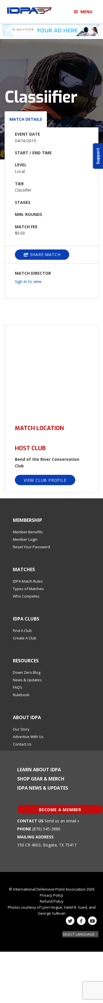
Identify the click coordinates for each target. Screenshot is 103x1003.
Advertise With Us (28, 736)
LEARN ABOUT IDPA (39, 769)
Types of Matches (28, 588)
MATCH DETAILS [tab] (25, 119)
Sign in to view (28, 281)
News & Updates (27, 679)
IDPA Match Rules (28, 581)
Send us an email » (62, 821)
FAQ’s (17, 687)
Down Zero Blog (26, 672)
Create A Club (24, 638)
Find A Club (22, 630)
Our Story (21, 729)
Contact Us (22, 744)
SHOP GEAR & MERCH (40, 779)
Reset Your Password (31, 546)
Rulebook (21, 694)
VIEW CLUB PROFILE (45, 480)
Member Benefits (28, 531)
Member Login (25, 539)
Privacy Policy (51, 895)
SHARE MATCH (45, 254)
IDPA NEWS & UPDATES (42, 788)
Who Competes (26, 596)
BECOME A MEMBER (60, 809)
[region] (51, 371)
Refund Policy (52, 901)
